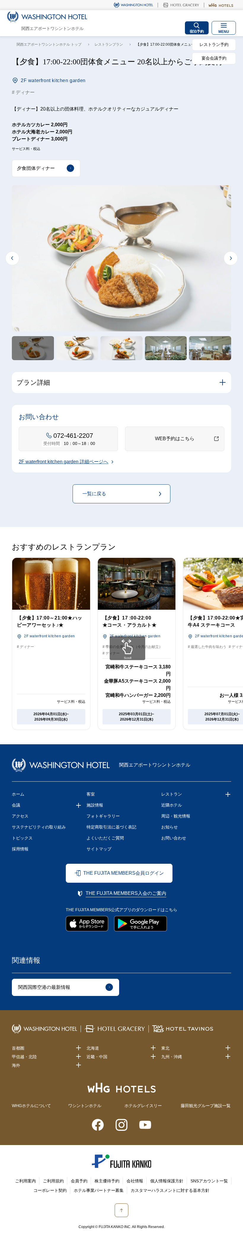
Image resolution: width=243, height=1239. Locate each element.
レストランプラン (109, 44)
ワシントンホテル (84, 1105)
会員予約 (79, 1181)
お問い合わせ (173, 838)
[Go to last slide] (12, 258)
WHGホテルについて (31, 1105)
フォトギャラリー (103, 816)
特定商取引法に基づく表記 (111, 827)
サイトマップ (99, 849)
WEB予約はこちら (174, 438)
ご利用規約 (53, 1181)
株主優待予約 (107, 1181)
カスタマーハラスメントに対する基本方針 (170, 1190)
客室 (91, 794)
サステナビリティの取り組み (39, 827)
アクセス (20, 816)
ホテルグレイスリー (143, 1105)
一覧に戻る (94, 493)
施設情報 (95, 805)
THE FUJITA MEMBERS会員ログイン (123, 873)
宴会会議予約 (214, 58)
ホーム (18, 794)
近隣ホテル (171, 805)
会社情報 (135, 1181)
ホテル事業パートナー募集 (99, 1190)
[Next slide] (231, 258)
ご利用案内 (25, 1181)
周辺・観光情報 (175, 816)
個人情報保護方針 (166, 1181)
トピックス (22, 838)
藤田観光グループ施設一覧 (206, 1105)
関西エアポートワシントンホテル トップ (49, 44)
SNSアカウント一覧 (209, 1181)
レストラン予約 (213, 44)
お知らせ (169, 827)
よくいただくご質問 (105, 838)
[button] (33, 348)
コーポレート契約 (50, 1190)
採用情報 (20, 849)
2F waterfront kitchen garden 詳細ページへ (63, 461)
